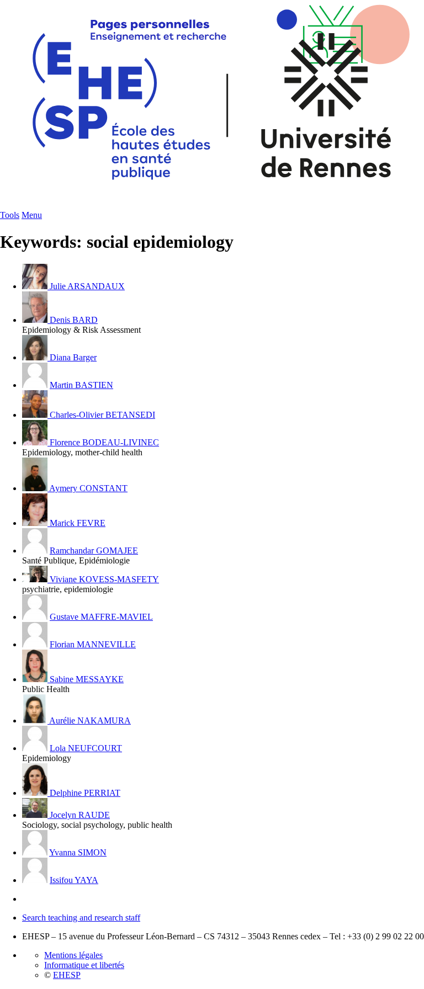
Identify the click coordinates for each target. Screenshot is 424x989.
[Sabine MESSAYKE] (36, 679)
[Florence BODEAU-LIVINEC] (36, 442)
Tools (9, 215)
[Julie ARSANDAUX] (36, 286)
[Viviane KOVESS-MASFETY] (36, 579)
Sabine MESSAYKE (87, 679)
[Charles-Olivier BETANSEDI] (36, 414)
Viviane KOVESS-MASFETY (104, 579)
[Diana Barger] (36, 357)
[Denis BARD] (36, 320)
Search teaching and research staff (81, 917)
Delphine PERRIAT (85, 792)
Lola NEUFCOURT (86, 748)
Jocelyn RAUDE (80, 815)
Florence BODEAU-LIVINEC (104, 442)
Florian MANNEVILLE (93, 644)
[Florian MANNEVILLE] (34, 644)
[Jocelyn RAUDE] (36, 815)
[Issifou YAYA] (34, 880)
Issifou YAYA (74, 880)
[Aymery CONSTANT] (35, 488)
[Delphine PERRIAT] (36, 792)
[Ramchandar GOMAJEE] (34, 550)
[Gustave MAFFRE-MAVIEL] (34, 616)
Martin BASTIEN (81, 385)
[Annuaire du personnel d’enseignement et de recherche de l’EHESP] (212, 207)
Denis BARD (74, 320)
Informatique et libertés (84, 965)
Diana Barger (73, 357)
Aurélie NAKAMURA (90, 720)
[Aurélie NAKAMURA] (35, 720)
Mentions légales (73, 955)
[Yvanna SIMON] (34, 852)
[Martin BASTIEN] (34, 385)
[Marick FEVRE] (36, 523)
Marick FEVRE (77, 523)
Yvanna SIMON (78, 852)
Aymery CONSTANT (88, 488)
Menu (32, 215)
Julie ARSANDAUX (87, 286)
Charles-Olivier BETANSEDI (102, 414)
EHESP (67, 975)
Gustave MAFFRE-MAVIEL (101, 616)
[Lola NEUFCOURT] (34, 748)
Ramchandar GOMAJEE (94, 550)
